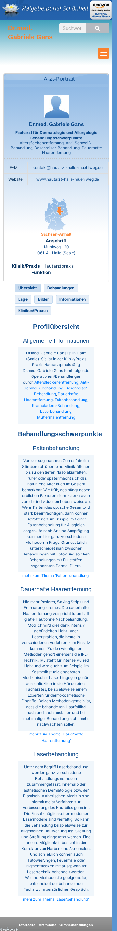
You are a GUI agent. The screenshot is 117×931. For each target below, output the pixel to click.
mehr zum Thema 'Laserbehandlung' (56, 899)
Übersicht (27, 287)
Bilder (43, 299)
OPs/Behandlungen (76, 925)
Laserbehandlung (56, 411)
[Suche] (97, 28)
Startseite (27, 925)
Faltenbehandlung (71, 399)
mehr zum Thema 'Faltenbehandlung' (56, 575)
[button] (103, 53)
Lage (23, 299)
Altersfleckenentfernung (56, 382)
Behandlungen (60, 287)
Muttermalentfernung (56, 417)
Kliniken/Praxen (33, 310)
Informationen (72, 299)
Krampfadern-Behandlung (55, 405)
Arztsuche (47, 925)
